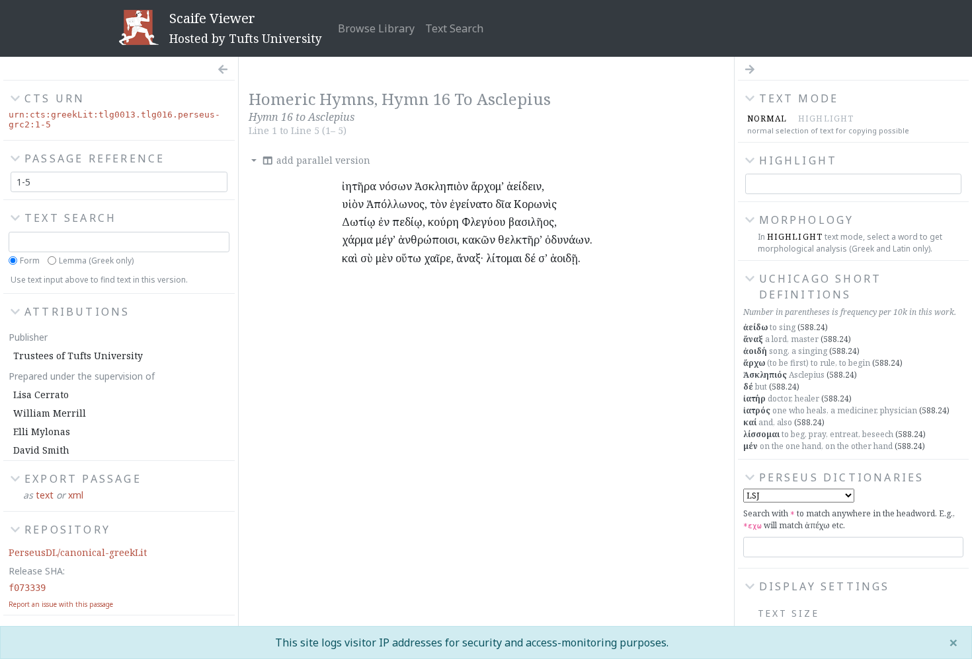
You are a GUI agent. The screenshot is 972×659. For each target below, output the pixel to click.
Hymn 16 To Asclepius (466, 99)
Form (30, 260)
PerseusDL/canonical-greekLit (78, 552)
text (45, 495)
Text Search (454, 28)
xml (75, 495)
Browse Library (376, 28)
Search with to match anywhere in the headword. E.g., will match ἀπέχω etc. (849, 519)
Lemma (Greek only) (96, 260)
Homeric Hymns (311, 99)
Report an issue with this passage (61, 604)
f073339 (27, 587)
